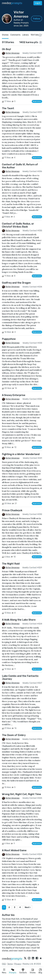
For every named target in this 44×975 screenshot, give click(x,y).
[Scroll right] (40, 35)
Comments (15, 35)
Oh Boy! (6, 49)
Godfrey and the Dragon (16, 282)
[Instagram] (29, 958)
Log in (37, 3)
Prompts (12, 973)
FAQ (4, 964)
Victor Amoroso (12, 53)
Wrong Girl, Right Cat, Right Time (21, 794)
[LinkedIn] (33, 958)
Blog (40, 973)
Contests (23, 973)
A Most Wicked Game (14, 850)
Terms (10, 964)
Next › (28, 907)
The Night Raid (11, 563)
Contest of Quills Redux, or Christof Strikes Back (18, 225)
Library (25, 35)
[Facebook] (36, 958)
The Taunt (8, 108)
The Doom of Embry (14, 735)
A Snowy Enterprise (13, 395)
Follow (36, 18)
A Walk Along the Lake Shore (19, 619)
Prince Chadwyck (12, 510)
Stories (33, 973)
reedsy (12, 3)
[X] (25, 958)
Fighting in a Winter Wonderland (20, 454)
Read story (37, 101)
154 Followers (37, 35)
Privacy (17, 964)
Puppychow (9, 338)
